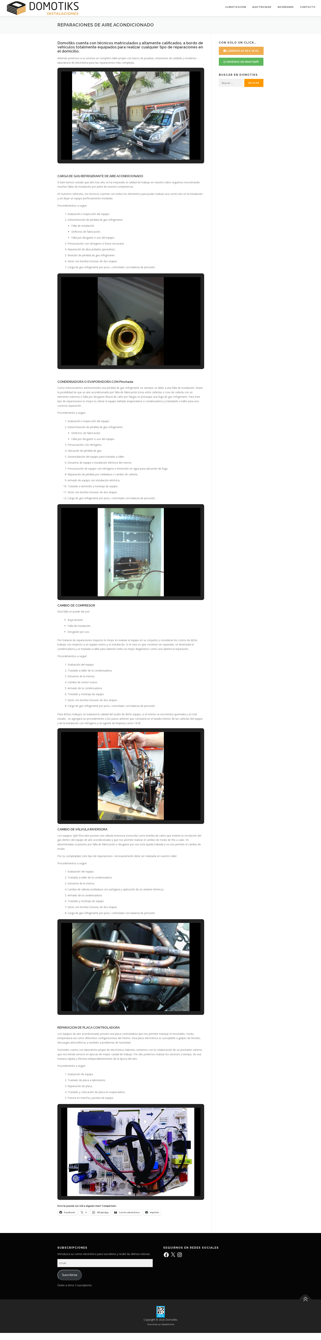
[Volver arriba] (305, 1299)
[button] (122, 149)
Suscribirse (69, 1275)
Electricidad (261, 7)
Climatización (235, 7)
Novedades (286, 7)
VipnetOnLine (168, 1324)
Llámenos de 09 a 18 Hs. (242, 50)
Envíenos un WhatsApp (242, 61)
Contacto (307, 7)
